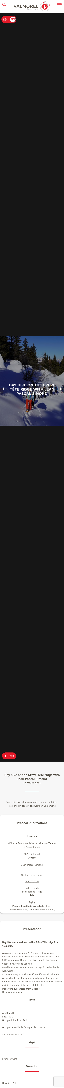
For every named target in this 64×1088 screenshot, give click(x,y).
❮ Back (9, 756)
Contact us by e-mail (32, 874)
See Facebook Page (32, 891)
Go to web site (32, 888)
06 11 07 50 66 (32, 881)
